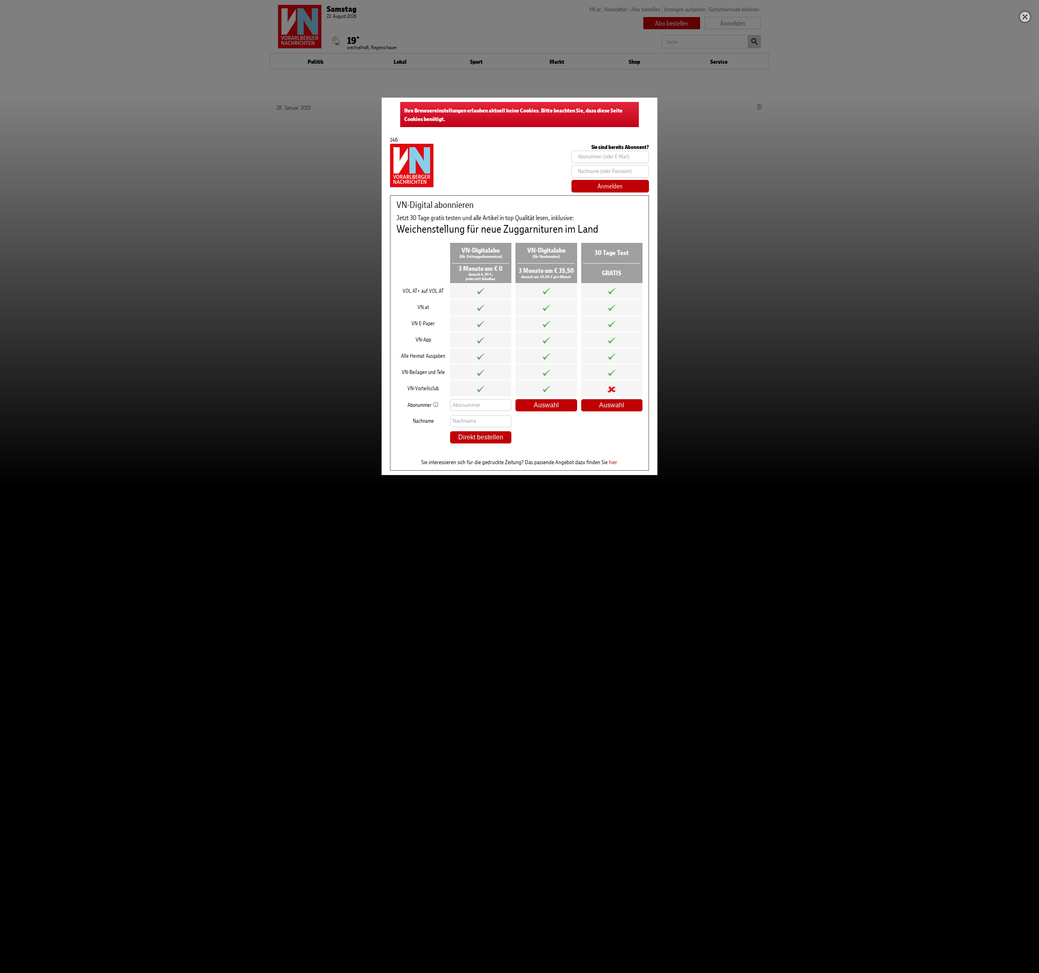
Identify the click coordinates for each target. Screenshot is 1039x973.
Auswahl (546, 405)
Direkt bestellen (480, 437)
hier (613, 462)
